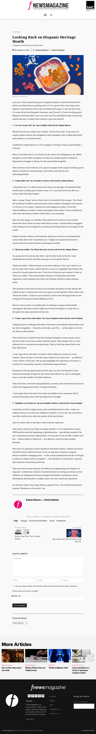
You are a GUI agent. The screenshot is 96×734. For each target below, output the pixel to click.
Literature (16, 32)
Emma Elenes (42, 50)
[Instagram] (39, 695)
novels (52, 521)
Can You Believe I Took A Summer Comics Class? (80, 670)
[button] (51, 15)
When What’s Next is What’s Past (35, 669)
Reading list (61, 521)
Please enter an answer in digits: (25, 591)
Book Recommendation (38, 521)
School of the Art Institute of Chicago (29, 730)
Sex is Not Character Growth (11, 669)
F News (28, 517)
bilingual (24, 521)
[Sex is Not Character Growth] (13, 655)
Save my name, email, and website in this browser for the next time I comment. (46, 586)
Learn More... (30, 719)
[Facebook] (32, 695)
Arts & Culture (77, 665)
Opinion (51, 665)
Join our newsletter (81, 702)
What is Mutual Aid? (58, 667)
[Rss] (29, 695)
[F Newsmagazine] (90, 6)
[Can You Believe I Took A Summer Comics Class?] (83, 655)
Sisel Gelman (58, 50)
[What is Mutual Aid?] (60, 655)
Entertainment (7, 665)
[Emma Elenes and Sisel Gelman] (18, 504)
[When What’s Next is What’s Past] (36, 655)
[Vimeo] (42, 695)
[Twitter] (36, 695)
